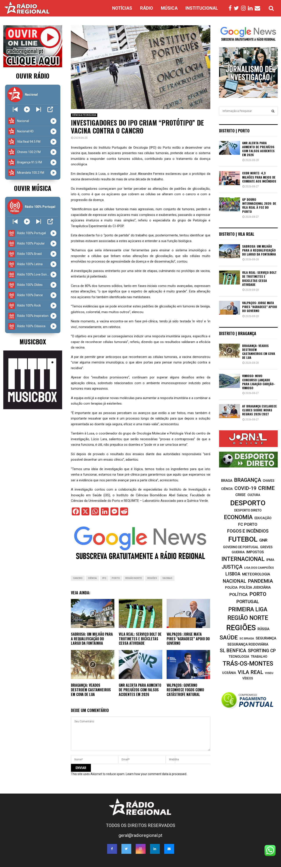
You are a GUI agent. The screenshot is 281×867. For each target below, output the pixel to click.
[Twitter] (237, 8)
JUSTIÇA (232, 567)
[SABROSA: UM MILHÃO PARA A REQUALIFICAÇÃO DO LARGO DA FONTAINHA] (229, 251)
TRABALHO (259, 656)
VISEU (269, 673)
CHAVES (268, 480)
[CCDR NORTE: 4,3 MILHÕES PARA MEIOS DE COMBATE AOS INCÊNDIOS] (229, 178)
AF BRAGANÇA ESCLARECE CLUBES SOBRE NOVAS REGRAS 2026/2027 (259, 410)
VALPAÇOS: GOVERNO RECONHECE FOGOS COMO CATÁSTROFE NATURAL (185, 690)
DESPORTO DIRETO (247, 510)
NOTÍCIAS (122, 8)
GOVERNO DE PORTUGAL (240, 547)
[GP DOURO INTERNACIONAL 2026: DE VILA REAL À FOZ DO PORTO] (229, 204)
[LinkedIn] (251, 8)
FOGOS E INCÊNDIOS (247, 531)
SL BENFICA (233, 650)
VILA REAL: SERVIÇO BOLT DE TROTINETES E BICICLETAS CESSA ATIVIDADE (140, 639)
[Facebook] (231, 8)
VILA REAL (250, 672)
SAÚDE (229, 637)
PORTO (116, 578)
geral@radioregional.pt (140, 835)
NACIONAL (234, 581)
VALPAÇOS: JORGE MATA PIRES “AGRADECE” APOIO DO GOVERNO (188, 639)
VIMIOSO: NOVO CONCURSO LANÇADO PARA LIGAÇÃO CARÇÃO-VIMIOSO (258, 381)
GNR (263, 540)
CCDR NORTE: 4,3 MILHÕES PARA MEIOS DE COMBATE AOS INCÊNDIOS (259, 177)
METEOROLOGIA (256, 574)
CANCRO (78, 578)
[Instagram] (244, 8)
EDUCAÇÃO (263, 518)
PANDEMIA (260, 581)
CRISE (240, 495)
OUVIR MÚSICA (32, 188)
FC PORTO (247, 524)
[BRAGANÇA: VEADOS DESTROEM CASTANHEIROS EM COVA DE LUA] (229, 351)
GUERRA (238, 552)
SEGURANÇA (266, 638)
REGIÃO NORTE (133, 578)
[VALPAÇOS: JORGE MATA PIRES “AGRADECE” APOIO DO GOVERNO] (229, 308)
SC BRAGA (247, 638)
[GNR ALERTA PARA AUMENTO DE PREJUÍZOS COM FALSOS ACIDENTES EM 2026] (229, 148)
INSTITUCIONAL (202, 8)
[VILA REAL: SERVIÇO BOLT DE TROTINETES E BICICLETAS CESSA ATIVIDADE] (229, 277)
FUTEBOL (243, 539)
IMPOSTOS (255, 552)
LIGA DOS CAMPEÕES (259, 567)
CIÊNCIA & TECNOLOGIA (84, 115)
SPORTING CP (262, 650)
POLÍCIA (231, 588)
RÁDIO (146, 8)
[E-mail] (258, 8)
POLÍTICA (238, 594)
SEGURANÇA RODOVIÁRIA (247, 644)
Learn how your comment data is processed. (156, 774)
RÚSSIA (263, 629)
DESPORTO (247, 503)
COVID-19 (245, 488)
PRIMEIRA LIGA (247, 609)
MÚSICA (169, 8)
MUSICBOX (33, 341)
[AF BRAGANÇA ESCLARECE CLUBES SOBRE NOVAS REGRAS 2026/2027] (229, 411)
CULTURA (253, 495)
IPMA (270, 560)
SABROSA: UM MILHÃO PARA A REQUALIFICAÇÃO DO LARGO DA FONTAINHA (92, 639)
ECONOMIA (238, 517)
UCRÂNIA (229, 673)
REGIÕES (152, 578)
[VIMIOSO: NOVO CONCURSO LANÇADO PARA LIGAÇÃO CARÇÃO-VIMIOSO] (229, 381)
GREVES (266, 547)
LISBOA (232, 574)
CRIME (266, 488)
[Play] (27, 109)
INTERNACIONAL (243, 559)
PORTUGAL (247, 601)
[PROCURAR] (273, 111)
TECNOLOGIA (239, 657)
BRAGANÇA (247, 480)
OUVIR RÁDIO (32, 75)
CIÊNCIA (92, 578)
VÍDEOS (247, 678)
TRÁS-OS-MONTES (248, 663)
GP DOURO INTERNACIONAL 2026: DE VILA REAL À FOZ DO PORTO (259, 205)
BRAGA (226, 480)
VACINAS (167, 578)
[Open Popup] (50, 109)
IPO (104, 578)
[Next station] (15, 109)
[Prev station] (38, 109)
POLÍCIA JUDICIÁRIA (255, 587)
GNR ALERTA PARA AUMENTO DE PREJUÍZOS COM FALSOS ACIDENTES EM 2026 (140, 690)
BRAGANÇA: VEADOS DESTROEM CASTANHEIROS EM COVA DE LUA (91, 690)
